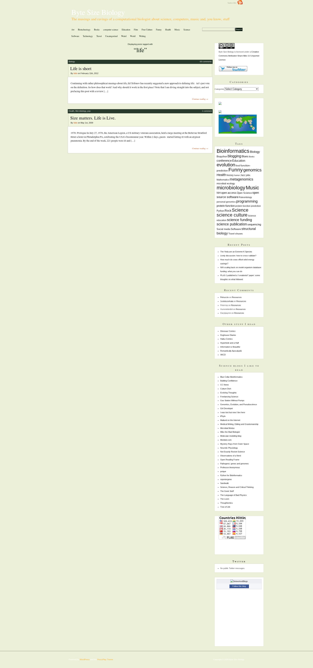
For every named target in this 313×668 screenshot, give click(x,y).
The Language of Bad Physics (233, 495)
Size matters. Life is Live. (93, 118)
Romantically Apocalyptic (231, 351)
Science (186, 29)
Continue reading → (200, 99)
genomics (252, 169)
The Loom (224, 499)
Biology (72, 61)
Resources (237, 297)
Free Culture (147, 29)
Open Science (244, 193)
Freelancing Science (229, 397)
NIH (219, 193)
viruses (239, 233)
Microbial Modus (227, 428)
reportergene (226, 479)
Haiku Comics (226, 339)
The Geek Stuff (227, 491)
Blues (245, 156)
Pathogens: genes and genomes (234, 464)
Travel (99, 36)
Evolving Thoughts (228, 393)
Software (75, 36)
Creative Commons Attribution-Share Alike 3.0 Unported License (239, 56)
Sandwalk (224, 483)
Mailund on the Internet (230, 420)
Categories (219, 89)
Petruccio (224, 297)
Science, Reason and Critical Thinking (237, 487)
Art (72, 29)
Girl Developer (226, 408)
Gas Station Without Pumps (232, 400)
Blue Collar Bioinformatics (231, 377)
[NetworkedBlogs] (239, 581)
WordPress (85, 659)
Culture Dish (225, 389)
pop (89, 111)
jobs (248, 175)
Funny (159, 29)
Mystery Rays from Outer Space (234, 444)
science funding (239, 220)
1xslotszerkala (226, 301)
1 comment (207, 111)
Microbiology (80, 111)
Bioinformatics (233, 151)
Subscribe (232, 3)
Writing (142, 36)
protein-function (226, 205)
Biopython (222, 156)
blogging (234, 156)
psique (223, 471)
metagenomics (241, 179)
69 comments (206, 61)
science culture (232, 214)
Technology (88, 36)
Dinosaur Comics (227, 331)
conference (224, 160)
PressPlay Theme (105, 659)
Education (126, 29)
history (230, 175)
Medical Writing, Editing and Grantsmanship (239, 424)
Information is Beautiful (230, 347)
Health (168, 29)
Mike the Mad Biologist (230, 432)
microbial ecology (226, 183)
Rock (228, 210)
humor (237, 175)
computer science (110, 29)
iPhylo (223, 416)
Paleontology (245, 197)
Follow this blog (239, 586)
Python (220, 211)
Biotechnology (84, 29)
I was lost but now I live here (232, 412)
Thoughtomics (226, 503)
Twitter (239, 561)
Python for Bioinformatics (231, 475)
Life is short (80, 68)
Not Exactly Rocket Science (232, 452)
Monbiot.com (225, 440)
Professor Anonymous (230, 467)
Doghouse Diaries (228, 335)
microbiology (231, 187)
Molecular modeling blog (230, 436)
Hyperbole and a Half (229, 343)
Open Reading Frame (229, 460)
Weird (123, 36)
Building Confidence (228, 381)
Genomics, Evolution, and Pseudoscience (238, 404)
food (238, 166)
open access (228, 192)
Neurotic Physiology (229, 448)
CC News (224, 385)
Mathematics (223, 180)
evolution (226, 164)
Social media (223, 229)
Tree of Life (225, 507)
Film (136, 29)
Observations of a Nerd (230, 456)
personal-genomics (226, 202)
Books (97, 29)
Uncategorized (111, 36)
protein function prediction (248, 206)
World (132, 36)
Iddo (75, 73)
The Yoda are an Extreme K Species (236, 252)
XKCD (223, 355)
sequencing (254, 224)
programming (247, 201)
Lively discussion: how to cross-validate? (238, 256)
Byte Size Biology (98, 12)
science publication (232, 224)
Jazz (242, 175)
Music (177, 29)
